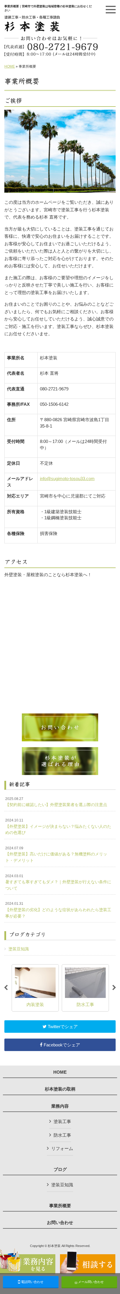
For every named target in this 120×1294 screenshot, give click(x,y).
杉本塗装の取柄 (60, 1089)
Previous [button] (6, 988)
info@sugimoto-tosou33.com (67, 478)
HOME (9, 66)
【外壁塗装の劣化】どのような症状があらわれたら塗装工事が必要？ (58, 910)
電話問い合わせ (31, 1282)
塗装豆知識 (18, 949)
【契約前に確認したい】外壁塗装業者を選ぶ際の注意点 (56, 802)
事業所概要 (60, 1205)
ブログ (60, 1169)
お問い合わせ (60, 1222)
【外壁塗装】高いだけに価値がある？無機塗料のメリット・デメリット (56, 854)
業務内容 (60, 1106)
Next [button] (114, 988)
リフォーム (62, 1148)
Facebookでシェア (61, 1044)
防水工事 (62, 1135)
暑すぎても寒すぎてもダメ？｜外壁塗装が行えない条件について (58, 882)
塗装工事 (62, 1121)
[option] (56, 988)
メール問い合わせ (90, 1282)
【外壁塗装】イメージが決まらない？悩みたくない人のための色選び (58, 826)
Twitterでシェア (62, 1026)
